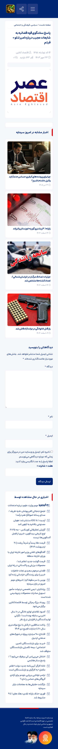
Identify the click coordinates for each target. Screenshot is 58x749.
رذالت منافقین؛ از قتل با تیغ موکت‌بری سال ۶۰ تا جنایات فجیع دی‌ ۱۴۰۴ (26, 627)
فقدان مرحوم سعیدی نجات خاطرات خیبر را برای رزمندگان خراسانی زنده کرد (26, 573)
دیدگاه (49, 366)
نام (50, 416)
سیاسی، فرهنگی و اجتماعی (25, 25)
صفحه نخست (45, 25)
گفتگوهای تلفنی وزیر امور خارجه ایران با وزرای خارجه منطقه (26, 554)
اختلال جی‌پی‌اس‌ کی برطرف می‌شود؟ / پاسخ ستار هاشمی (26, 658)
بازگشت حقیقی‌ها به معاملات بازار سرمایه (29, 686)
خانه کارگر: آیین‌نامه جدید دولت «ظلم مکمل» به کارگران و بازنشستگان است (27, 668)
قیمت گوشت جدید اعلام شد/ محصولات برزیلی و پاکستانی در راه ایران (26, 563)
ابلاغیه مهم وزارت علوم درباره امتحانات (26, 505)
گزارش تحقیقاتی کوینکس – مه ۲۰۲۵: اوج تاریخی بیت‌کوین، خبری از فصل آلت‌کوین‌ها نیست (30, 534)
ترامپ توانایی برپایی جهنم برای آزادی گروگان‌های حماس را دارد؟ (27, 677)
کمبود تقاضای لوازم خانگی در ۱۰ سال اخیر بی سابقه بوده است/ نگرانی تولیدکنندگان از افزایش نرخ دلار (31, 616)
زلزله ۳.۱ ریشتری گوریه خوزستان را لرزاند (32, 229)
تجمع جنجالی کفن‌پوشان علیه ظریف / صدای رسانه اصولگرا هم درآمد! (26, 513)
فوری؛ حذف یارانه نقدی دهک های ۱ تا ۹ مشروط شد (26, 696)
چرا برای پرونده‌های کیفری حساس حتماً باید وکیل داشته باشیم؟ (30, 179)
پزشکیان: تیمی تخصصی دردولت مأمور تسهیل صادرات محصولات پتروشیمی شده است (30, 593)
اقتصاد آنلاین (22, 52)
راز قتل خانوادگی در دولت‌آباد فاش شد (33, 329)
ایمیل (49, 436)
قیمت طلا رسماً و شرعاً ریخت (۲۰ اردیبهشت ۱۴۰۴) (29, 545)
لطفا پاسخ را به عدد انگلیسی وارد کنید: (34, 461)
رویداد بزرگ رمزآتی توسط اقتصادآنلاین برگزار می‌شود (27, 604)
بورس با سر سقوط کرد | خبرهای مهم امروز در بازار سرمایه (28, 582)
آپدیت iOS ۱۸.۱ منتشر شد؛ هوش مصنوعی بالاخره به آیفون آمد (29, 522)
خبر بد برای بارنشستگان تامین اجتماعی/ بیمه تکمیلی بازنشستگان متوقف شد (30, 647)
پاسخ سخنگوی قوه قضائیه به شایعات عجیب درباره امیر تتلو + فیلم (32, 37)
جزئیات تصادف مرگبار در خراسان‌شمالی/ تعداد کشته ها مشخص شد (31, 279)
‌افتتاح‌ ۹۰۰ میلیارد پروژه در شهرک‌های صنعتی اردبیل (27, 636)
